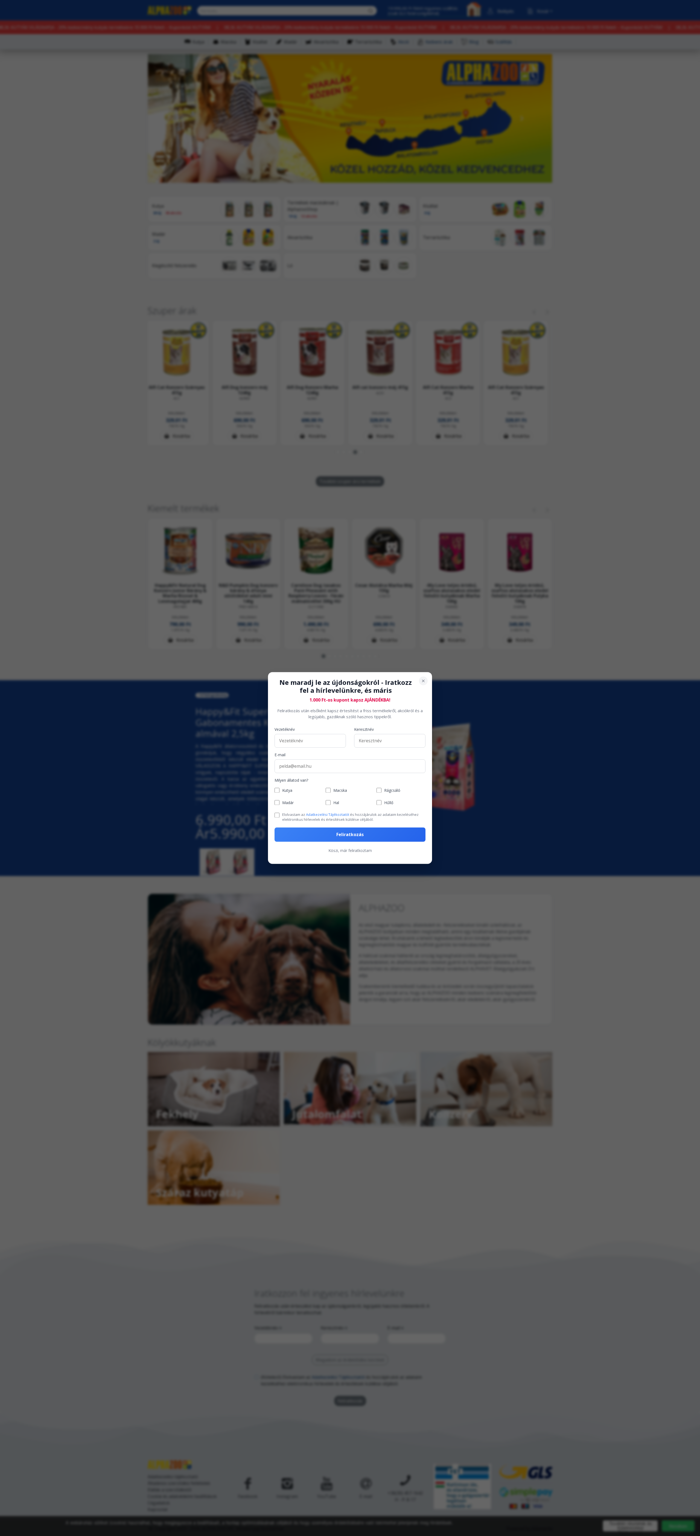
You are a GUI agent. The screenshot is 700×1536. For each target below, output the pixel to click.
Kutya (287, 790)
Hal (336, 802)
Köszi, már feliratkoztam (350, 850)
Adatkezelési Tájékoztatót (327, 814)
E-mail (280, 754)
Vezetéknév (285, 729)
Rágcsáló (392, 790)
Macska (340, 790)
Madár (288, 802)
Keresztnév (364, 729)
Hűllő (388, 802)
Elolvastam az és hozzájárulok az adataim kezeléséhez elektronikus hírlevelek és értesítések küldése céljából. (350, 817)
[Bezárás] (423, 680)
